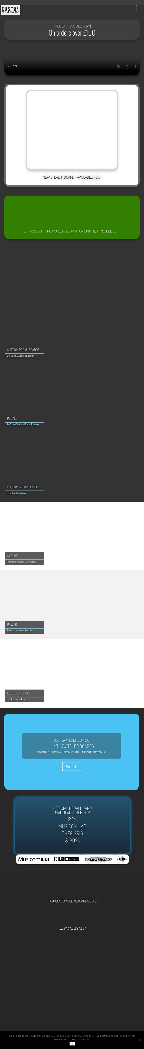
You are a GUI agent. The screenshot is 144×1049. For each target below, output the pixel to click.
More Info (71, 766)
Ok (72, 1043)
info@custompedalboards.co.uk (72, 900)
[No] (139, 1040)
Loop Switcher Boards (71, 740)
